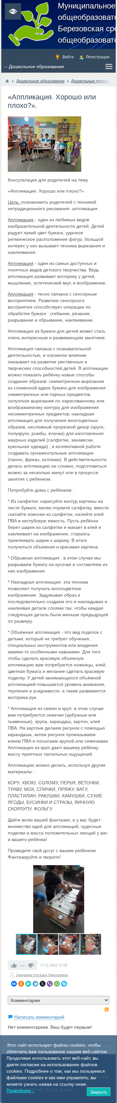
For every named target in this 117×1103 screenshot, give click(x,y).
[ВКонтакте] (14, 984)
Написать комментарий (39, 1017)
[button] (103, 871)
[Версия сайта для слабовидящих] (13, 11)
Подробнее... (20, 1090)
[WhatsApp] (57, 984)
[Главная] (7, 81)
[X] (43, 984)
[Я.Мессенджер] (28, 984)
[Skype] (64, 984)
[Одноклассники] (21, 984)
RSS (106, 1009)
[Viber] (50, 984)
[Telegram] (35, 984)
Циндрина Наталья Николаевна (42, 975)
